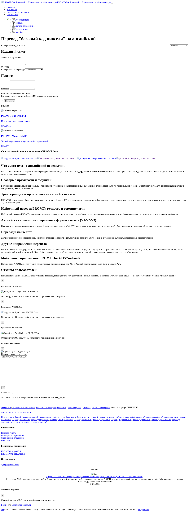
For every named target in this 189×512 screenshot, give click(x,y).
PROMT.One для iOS (11, 451)
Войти (4, 505)
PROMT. (84, 2)
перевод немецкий (48, 417)
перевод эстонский (20, 422)
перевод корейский (40, 419)
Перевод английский (11, 417)
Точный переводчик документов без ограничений (24, 141)
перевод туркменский (121, 419)
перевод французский (68, 417)
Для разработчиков (10, 464)
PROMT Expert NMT (13, 115)
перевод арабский (154, 417)
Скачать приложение (24, 26)
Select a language (118, 407)
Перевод (11, 7)
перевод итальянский (109, 417)
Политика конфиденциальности (51, 407)
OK (2, 509)
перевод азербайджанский (132, 417)
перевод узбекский (141, 419)
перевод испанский (88, 417)
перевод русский (30, 417)
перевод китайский (21, 419)
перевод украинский (161, 419)
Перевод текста (8, 433)
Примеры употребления (12, 435)
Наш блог (5, 440)
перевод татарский (82, 419)
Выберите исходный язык (13, 45)
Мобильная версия (101, 407)
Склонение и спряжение (12, 438)
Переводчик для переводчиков (15, 121)
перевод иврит (171, 417)
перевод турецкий (101, 419)
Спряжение (18, 12)
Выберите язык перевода (13, 69)
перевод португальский (61, 419)
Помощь (19, 23)
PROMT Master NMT (14, 136)
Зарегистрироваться (21, 505)
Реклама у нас (21, 29)
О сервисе (6, 407)
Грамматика (12, 14)
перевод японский (38, 422)
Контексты (12, 9)
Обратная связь (22, 20)
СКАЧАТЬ (6, 126)
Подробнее (143, 509)
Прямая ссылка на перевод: (14, 354)
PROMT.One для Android (13, 454)
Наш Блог (19, 32)
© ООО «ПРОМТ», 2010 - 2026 (16, 412)
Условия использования (23, 407)
